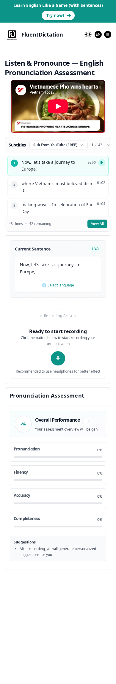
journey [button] (65, 264)
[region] (58, 106)
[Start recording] (58, 358)
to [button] (78, 264)
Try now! (55, 15)
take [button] (44, 264)
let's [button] (35, 264)
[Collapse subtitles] (109, 145)
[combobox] (98, 34)
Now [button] (24, 264)
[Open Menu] (107, 34)
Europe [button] (27, 272)
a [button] (53, 264)
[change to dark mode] (88, 34)
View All (97, 223)
